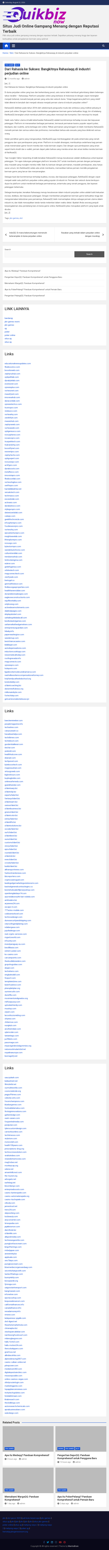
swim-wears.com (12, 1118)
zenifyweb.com (11, 577)
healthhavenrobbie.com (15, 590)
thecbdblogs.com (12, 1403)
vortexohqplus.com (13, 482)
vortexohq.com (11, 529)
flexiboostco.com (12, 367)
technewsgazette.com (14, 1240)
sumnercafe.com (12, 991)
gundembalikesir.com (14, 744)
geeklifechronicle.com (14, 519)
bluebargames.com (13, 1104)
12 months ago (13, 79)
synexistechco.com (13, 404)
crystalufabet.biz (12, 853)
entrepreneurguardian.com (16, 628)
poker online (10, 335)
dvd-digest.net (11, 1321)
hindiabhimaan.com (13, 1396)
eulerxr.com (10, 563)
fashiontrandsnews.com (15, 873)
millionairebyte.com (13, 692)
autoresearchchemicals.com (17, 1406)
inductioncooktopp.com (15, 651)
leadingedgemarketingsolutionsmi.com (21, 883)
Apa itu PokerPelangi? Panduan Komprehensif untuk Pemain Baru (33, 289)
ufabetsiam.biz (11, 802)
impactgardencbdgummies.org (18, 1046)
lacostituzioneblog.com (15, 1015)
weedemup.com (12, 638)
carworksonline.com (13, 1132)
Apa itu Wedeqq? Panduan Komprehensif (22, 271)
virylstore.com (11, 1138)
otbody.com (10, 1203)
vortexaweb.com (12, 428)
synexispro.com (11, 665)
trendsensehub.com (13, 557)
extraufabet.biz (11, 819)
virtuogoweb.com (12, 771)
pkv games (14, 218)
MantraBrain (73, 1546)
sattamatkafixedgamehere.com (18, 624)
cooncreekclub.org (13, 1091)
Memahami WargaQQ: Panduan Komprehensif (25, 283)
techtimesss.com (12, 1135)
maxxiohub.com (11, 421)
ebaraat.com (10, 758)
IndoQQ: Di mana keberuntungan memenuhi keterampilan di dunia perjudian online (28, 234)
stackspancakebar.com (15, 1332)
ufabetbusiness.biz (13, 808)
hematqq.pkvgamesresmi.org (15, 1531)
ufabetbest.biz (11, 836)
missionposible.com (13, 1375)
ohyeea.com (10, 1018)
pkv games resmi (12, 321)
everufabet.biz (11, 859)
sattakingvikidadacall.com (16, 617)
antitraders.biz (11, 900)
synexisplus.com (12, 387)
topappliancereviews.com (16, 1389)
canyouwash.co (11, 731)
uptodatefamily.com (13, 1005)
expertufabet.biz (12, 795)
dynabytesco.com (12, 506)
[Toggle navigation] (13, 46)
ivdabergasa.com (12, 927)
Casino (60, 1448)
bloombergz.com (12, 1186)
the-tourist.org (11, 1176)
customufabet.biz (12, 842)
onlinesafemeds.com (14, 781)
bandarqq (9, 318)
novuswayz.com (12, 462)
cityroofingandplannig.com (16, 924)
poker (7, 332)
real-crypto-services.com (16, 934)
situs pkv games (41, 1521)
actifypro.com (11, 465)
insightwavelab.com (13, 536)
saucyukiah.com (12, 1077)
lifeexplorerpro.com (13, 540)
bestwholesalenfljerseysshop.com (19, 890)
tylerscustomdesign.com (15, 1128)
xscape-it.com (11, 907)
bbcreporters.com (12, 876)
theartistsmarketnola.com (16, 1325)
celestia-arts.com (12, 1098)
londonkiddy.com (12, 682)
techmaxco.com (12, 496)
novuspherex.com (12, 435)
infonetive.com (11, 1294)
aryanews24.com (12, 903)
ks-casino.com (11, 954)
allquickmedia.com (13, 1237)
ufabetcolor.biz (11, 815)
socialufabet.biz (11, 829)
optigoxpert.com (12, 458)
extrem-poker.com (13, 951)
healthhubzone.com (13, 754)
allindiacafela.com (12, 1355)
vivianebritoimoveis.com (15, 1159)
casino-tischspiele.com (15, 1199)
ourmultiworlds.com (13, 1088)
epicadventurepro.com (14, 533)
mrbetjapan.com (12, 1250)
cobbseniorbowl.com (14, 914)
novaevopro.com (12, 438)
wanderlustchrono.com (15, 550)
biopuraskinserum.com (15, 1301)
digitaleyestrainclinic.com (15, 1372)
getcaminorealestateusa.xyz (17, 699)
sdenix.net (9, 1169)
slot (21, 218)
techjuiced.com (11, 761)
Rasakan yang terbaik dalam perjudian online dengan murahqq (80, 234)
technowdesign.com (13, 917)
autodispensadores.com (15, 648)
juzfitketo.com (11, 1039)
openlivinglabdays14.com (15, 893)
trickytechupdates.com (15, 1392)
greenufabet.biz (11, 812)
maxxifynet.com (12, 394)
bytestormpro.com (13, 546)
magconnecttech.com (14, 573)
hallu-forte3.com (12, 1342)
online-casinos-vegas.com (16, 1379)
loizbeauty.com (11, 1216)
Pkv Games (9, 65)
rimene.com (10, 1315)
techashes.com (11, 727)
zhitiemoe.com (11, 1022)
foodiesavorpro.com (14, 526)
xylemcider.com (11, 1032)
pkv (4, 1518)
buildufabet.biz (11, 866)
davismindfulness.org (14, 689)
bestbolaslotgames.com (15, 621)
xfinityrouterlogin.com (14, 1382)
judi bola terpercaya (30, 1518)
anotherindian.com (13, 1029)
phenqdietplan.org (12, 988)
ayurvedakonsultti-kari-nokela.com (20, 897)
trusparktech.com (12, 441)
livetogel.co (9, 580)
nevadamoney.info (13, 1311)
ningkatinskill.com (12, 974)
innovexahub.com (12, 397)
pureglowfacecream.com (16, 1243)
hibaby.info (9, 631)
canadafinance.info (13, 1308)
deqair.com (9, 968)
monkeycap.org (11, 1165)
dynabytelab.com (12, 380)
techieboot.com (11, 741)
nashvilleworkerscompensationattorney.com (24, 675)
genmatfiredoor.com (13, 584)
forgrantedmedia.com (14, 1121)
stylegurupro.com (12, 509)
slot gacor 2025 (14, 1518)
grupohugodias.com (13, 964)
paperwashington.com (14, 634)
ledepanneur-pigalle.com (15, 1318)
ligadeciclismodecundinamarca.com (20, 672)
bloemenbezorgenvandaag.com (18, 1267)
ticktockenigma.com (13, 560)
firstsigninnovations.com (15, 1111)
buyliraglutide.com (12, 778)
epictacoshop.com (13, 1298)
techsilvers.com (11, 971)
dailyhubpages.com (13, 611)
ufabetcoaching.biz (13, 685)
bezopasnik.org (11, 1281)
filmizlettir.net (10, 1084)
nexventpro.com (12, 451)
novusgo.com (11, 543)
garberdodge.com (12, 1115)
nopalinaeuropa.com (13, 1052)
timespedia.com (12, 1223)
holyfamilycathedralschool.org (18, 678)
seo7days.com (11, 1260)
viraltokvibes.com (12, 1155)
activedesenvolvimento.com (17, 607)
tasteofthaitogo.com (14, 1274)
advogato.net (10, 1179)
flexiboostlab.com (12, 479)
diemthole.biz (10, 1230)
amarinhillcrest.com (13, 1172)
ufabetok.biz (10, 856)
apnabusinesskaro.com (15, 1409)
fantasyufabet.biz (12, 798)
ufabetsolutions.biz (13, 825)
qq (6, 328)
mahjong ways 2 (30, 1525)
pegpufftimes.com (13, 1094)
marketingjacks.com (13, 1386)
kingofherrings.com (13, 1247)
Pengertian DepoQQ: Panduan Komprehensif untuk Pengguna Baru (33, 277)
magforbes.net (11, 1162)
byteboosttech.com (13, 764)
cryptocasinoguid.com (14, 880)
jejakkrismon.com (12, 1226)
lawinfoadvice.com (13, 985)
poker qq (25, 1528)
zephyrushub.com (12, 374)
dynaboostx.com (12, 468)
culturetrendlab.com (13, 553)
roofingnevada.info (13, 658)
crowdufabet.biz (12, 863)
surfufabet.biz (11, 832)
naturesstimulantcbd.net (15, 1049)
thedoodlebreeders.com (15, 961)
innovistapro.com (12, 475)
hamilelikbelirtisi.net (13, 489)
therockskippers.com (14, 1348)
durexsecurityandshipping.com (18, 920)
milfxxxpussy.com (12, 1002)
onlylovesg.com (11, 604)
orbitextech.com (12, 570)
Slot (17, 65)
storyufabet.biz (11, 846)
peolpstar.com (11, 1125)
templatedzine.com (13, 981)
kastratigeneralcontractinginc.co (19, 886)
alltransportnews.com (14, 869)
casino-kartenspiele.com (15, 1193)
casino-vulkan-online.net (15, 1362)
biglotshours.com (12, 775)
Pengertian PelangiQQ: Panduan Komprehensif (25, 295)
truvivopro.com (11, 407)
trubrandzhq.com (12, 445)
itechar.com (10, 747)
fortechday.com (11, 695)
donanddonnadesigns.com (16, 594)
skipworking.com (12, 1213)
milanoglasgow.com (13, 1338)
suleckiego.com (11, 1413)
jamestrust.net (11, 1206)
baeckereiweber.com (14, 720)
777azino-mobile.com (14, 910)
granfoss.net (10, 1352)
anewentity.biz (11, 1254)
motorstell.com (11, 1142)
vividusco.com (11, 411)
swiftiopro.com (11, 485)
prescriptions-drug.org (14, 1149)
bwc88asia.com (11, 947)
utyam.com (9, 1012)
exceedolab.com (12, 499)
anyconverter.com (12, 1220)
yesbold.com (10, 751)
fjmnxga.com (10, 1284)
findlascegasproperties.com (17, 587)
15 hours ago (65, 1462)
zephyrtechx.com (12, 455)
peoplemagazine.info (14, 724)
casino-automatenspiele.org (17, 1196)
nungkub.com (10, 1025)
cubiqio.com (10, 516)
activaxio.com (11, 502)
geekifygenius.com (13, 567)
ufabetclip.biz (10, 792)
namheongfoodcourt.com (16, 1335)
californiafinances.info (14, 1304)
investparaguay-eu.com (15, 944)
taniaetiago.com (12, 1035)
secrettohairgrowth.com (15, 1271)
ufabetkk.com (11, 1233)
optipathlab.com (12, 377)
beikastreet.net (11, 1081)
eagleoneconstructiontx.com (17, 597)
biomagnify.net (11, 1056)
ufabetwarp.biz (11, 788)
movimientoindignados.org (16, 998)
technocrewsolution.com (15, 1152)
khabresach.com (12, 1399)
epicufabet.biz (11, 849)
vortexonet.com (11, 390)
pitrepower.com (11, 1365)
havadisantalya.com (13, 734)
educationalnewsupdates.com (18, 363)
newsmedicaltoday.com (15, 655)
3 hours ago (12, 1459)
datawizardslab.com (13, 512)
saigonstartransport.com (15, 1287)
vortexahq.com (11, 414)
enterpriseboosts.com (14, 1189)
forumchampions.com (14, 1101)
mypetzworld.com (12, 937)
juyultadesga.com (12, 930)
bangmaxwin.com (12, 1291)
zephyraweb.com (12, 424)
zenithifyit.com (11, 418)
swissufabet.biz (11, 805)
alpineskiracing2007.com (15, 1359)
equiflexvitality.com (13, 600)
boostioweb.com (12, 370)
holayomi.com (11, 668)
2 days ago (64, 1503)
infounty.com (10, 941)
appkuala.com (11, 1257)
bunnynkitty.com (12, 1277)
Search (8, 249)
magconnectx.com (13, 661)
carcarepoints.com (13, 957)
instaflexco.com (12, 472)
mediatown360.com (13, 1369)
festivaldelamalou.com (14, 1108)
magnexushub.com (13, 768)
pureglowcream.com (14, 1264)
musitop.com (10, 1008)
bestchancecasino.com (15, 641)
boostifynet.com (12, 448)
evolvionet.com (11, 384)
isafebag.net (10, 1182)
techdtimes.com (12, 737)
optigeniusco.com (12, 431)
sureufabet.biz (11, 839)
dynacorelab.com (12, 401)
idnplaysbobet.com (13, 614)
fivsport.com (10, 978)
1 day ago (11, 1503)
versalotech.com (12, 492)
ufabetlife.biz (10, 822)
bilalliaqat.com (11, 645)
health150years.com (13, 1145)
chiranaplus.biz (11, 1328)
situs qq (8, 338)
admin (27, 79)
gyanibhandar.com (12, 785)
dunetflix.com (10, 995)
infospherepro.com (13, 523)
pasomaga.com (11, 1042)
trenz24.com (10, 1210)
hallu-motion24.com (13, 1345)
